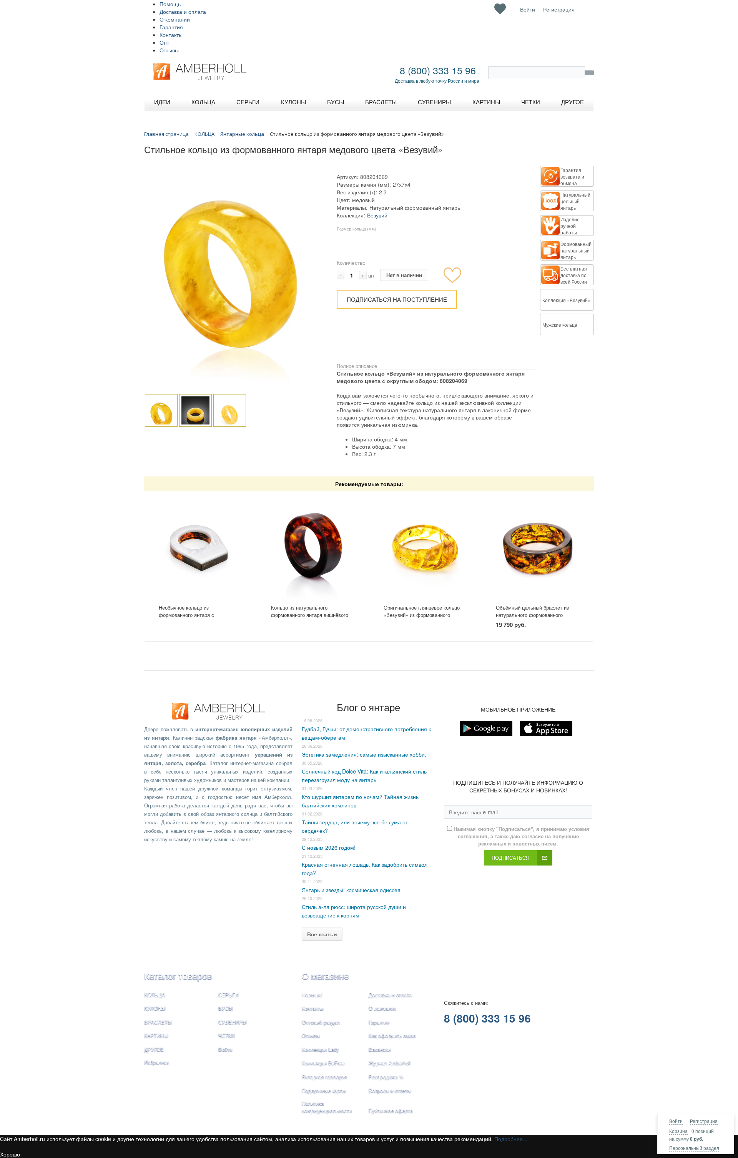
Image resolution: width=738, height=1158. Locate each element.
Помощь (170, 4)
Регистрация (704, 1121)
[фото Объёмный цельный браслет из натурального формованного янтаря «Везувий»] (537, 547)
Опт (164, 42)
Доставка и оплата (183, 11)
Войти (676, 1121)
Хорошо (10, 1154)
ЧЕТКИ (226, 1035)
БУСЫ (225, 1008)
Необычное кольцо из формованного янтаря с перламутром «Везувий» (187, 614)
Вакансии (380, 1049)
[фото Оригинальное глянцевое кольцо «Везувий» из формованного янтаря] (425, 547)
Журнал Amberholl (390, 1062)
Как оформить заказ (392, 1035)
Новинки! (312, 994)
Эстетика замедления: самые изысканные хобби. (364, 754)
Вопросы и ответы (390, 1090)
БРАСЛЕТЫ (158, 1022)
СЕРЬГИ (228, 994)
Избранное (156, 1062)
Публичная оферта (390, 1110)
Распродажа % (386, 1076)
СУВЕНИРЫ (232, 1022)
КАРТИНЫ (156, 1035)
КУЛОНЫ (155, 1008)
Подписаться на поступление (397, 299)
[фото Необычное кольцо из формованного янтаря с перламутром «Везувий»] (200, 547)
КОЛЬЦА (154, 994)
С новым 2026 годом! (329, 847)
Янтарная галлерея (324, 1076)
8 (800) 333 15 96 (438, 70)
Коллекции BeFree (323, 1062)
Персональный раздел (694, 1148)
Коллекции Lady (320, 1049)
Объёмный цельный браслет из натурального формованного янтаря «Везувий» (532, 614)
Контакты (171, 34)
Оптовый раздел (321, 1022)
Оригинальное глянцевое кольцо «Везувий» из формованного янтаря (422, 614)
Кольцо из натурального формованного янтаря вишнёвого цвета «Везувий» (309, 614)
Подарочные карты (324, 1090)
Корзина (678, 1131)
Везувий (377, 215)
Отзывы (169, 50)
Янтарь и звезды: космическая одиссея (351, 890)
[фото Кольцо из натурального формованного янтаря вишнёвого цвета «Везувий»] (312, 547)
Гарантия (171, 27)
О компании (175, 19)
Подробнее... (510, 1139)
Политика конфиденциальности (327, 1107)
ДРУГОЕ (154, 1049)
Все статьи (322, 934)
